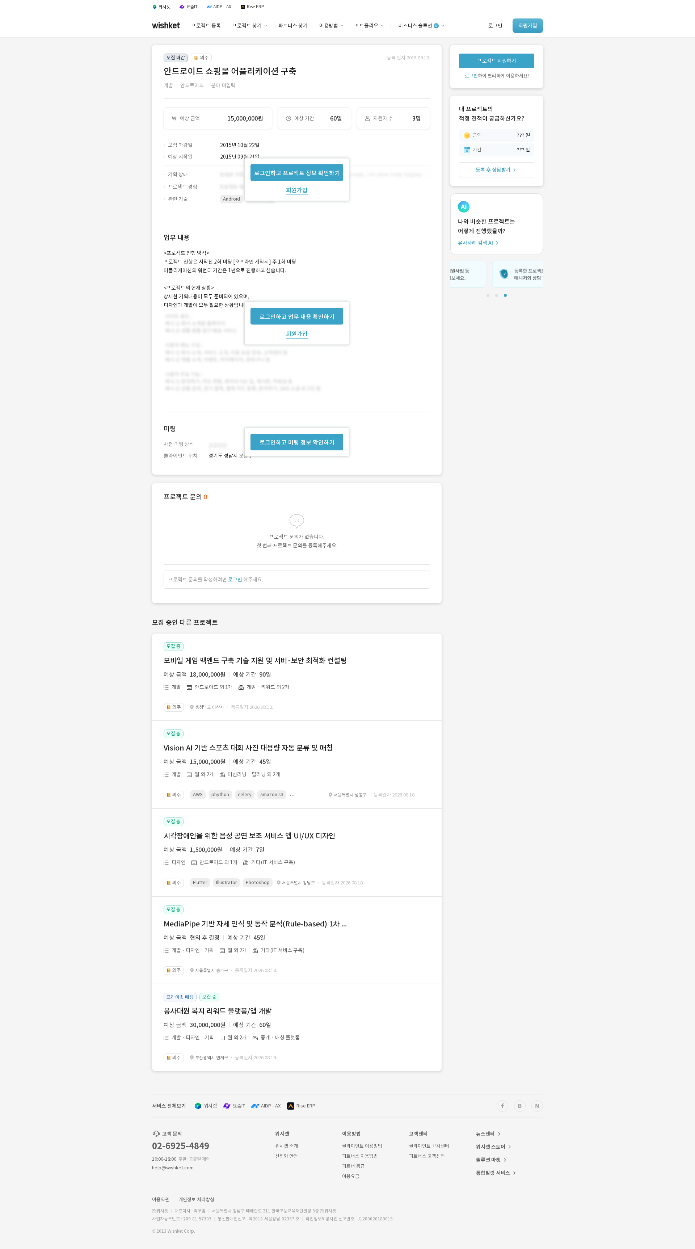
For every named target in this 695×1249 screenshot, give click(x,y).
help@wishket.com (173, 1168)
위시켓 (210, 1106)
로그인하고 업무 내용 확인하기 (297, 316)
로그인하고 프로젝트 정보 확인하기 (297, 172)
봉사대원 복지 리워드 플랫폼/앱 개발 (217, 1011)
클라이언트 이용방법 (362, 1146)
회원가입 (297, 189)
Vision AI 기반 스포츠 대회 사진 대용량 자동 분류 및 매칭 (248, 748)
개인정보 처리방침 (196, 1200)
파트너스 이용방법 (360, 1156)
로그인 (235, 579)
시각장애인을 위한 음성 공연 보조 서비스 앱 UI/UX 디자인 (249, 836)
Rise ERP (305, 1106)
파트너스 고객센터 (427, 1156)
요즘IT (239, 1106)
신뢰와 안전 (286, 1156)
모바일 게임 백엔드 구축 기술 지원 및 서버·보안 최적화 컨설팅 (255, 660)
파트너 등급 (353, 1166)
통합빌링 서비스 (493, 1173)
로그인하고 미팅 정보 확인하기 (297, 442)
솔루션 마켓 (488, 1160)
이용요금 (350, 1176)
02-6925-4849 (180, 1146)
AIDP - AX (271, 1106)
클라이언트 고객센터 (429, 1146)
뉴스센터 (485, 1134)
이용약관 (160, 1200)
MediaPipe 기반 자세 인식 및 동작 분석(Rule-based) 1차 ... (255, 924)
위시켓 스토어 (490, 1147)
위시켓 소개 (286, 1146)
